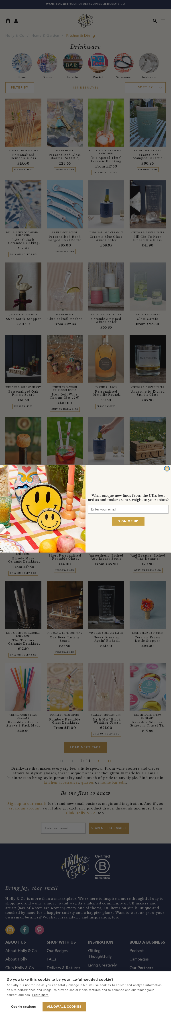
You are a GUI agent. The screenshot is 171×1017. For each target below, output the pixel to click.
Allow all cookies (64, 1006)
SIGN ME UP (128, 521)
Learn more (40, 995)
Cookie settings (23, 1006)
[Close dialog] (167, 468)
